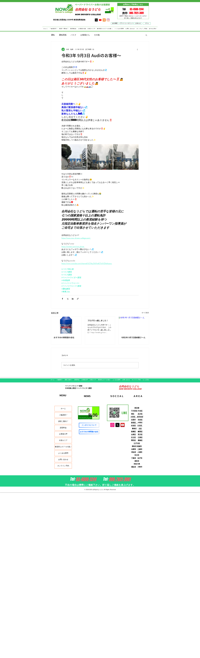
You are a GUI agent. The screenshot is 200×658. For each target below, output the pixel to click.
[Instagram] (112, 425)
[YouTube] (123, 425)
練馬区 (140, 431)
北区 (140, 428)
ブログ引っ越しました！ (98, 320)
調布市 (134, 446)
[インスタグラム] (108, 20)
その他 (97, 35)
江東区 (140, 437)
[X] (96, 20)
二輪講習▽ (63, 415)
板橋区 (133, 431)
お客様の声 (63, 434)
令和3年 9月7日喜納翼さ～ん (133, 337)
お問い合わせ (63, 459)
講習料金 (63, 427)
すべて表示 (145, 313)
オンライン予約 (63, 466)
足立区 (133, 437)
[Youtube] (100, 20)
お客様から (85, 35)
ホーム (63, 408)
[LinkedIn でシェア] (73, 299)
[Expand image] (74, 157)
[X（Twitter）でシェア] (68, 299)
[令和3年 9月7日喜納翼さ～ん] (134, 325)
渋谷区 (140, 420)
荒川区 (140, 434)
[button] (146, 35)
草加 (132, 452)
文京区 (139, 425)
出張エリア (63, 440)
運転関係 (62, 35)
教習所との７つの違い (63, 446)
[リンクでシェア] (78, 299)
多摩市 (133, 449)
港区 (132, 414)
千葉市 (133, 458)
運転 (53, 35)
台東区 (133, 434)
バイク (73, 35)
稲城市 (139, 446)
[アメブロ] (104, 20)
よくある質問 (63, 453)
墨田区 (133, 440)
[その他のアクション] (137, 49)
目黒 (132, 420)
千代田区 (134, 411)
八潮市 (140, 452)
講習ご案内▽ (63, 421)
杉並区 (133, 425)
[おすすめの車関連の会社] (66, 325)
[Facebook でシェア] (62, 299)
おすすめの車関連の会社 (64, 337)
